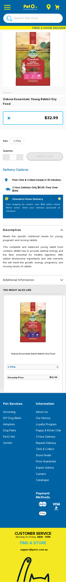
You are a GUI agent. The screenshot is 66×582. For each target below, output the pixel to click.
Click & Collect (45, 449)
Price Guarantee (46, 461)
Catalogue (42, 480)
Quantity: (8, 151)
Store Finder (43, 455)
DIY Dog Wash (12, 418)
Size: (5, 141)
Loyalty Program (46, 424)
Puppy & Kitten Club (48, 430)
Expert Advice (45, 467)
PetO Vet (9, 436)
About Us (42, 411)
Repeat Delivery (46, 442)
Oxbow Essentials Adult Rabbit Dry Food (33, 354)
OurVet (7, 442)
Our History (43, 418)
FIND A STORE (33, 543)
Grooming (9, 411)
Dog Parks (9, 430)
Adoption (9, 424)
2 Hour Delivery (45, 436)
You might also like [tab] (17, 290)
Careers (41, 473)
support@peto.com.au (34, 549)
